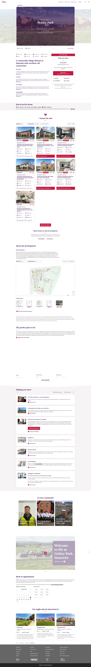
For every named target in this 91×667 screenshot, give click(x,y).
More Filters (45, 123)
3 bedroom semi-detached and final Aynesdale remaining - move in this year (45, 146)
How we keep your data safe (57, 584)
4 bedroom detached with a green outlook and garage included (65, 145)
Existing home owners (57, 392)
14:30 (41, 594)
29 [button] (28, 599)
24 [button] (17, 599)
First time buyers (67, 392)
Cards (69, 123)
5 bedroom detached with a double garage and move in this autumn (24, 210)
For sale (64, 261)
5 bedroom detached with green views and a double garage (65, 177)
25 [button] (19, 599)
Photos (21, 48)
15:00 (47, 594)
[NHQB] (47, 659)
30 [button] (30, 599)
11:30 (41, 589)
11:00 (36, 589)
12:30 (36, 592)
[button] (68, 295)
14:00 (36, 594)
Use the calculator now (34, 428)
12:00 (47, 589)
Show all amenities (45, 380)
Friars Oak (19, 627)
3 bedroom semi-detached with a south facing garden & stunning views (25, 146)
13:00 (41, 592)
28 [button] (26, 599)
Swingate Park (41, 627)
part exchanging (38, 463)
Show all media (71, 48)
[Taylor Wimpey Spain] (18, 659)
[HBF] (63, 660)
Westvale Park (61, 627)
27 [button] (23, 599)
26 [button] (21, 599)
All (73, 392)
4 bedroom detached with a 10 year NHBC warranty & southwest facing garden (25, 178)
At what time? (37, 586)
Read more (72, 108)
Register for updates (45, 225)
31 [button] (17, 600)
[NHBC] (34, 659)
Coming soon (71, 261)
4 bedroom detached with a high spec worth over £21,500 (45, 177)
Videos (29, 48)
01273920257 (63, 62)
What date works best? (21, 586)
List (73, 123)
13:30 (47, 592)
